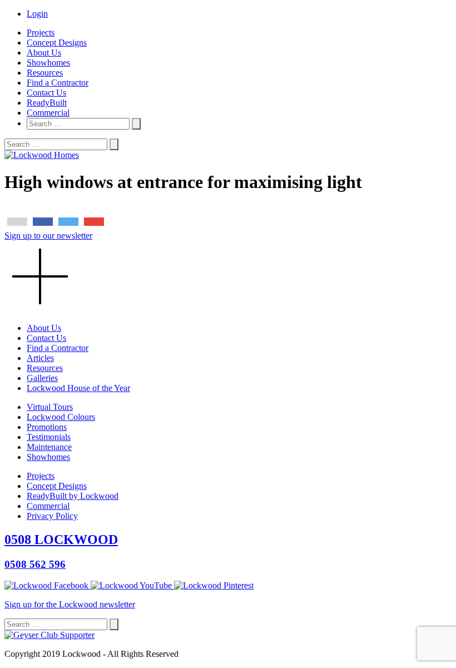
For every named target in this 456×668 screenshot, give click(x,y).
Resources (45, 72)
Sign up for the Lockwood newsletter (69, 604)
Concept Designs (57, 42)
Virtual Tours (50, 407)
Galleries (42, 378)
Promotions (47, 427)
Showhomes (48, 62)
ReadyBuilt (47, 102)
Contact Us (46, 92)
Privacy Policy (52, 516)
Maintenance (49, 447)
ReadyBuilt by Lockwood (72, 496)
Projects (40, 32)
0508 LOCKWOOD (61, 539)
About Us (44, 52)
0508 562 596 (35, 564)
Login (37, 13)
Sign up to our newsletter (48, 235)
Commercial (48, 112)
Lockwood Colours (61, 417)
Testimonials (49, 437)
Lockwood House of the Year (78, 388)
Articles (40, 358)
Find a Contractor (57, 82)
